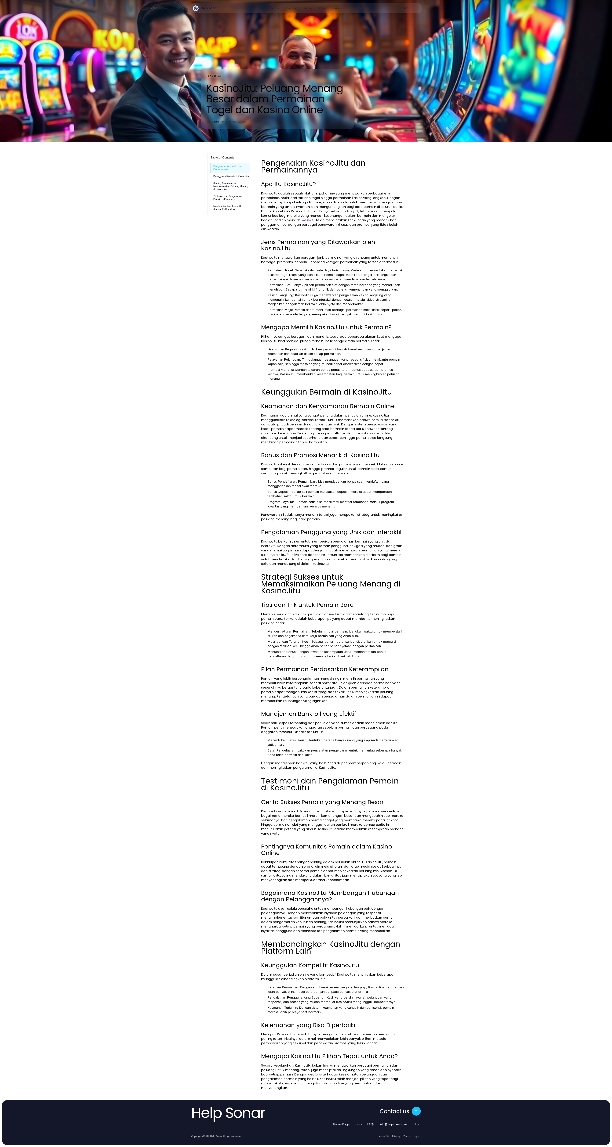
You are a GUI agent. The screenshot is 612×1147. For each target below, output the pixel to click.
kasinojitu (308, 220)
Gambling (214, 76)
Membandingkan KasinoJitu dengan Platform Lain (227, 207)
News (358, 1124)
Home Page (341, 1124)
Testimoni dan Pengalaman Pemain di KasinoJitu (227, 198)
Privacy (396, 1136)
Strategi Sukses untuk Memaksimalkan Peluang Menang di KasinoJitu (230, 186)
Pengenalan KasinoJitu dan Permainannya (227, 168)
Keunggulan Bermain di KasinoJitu (231, 176)
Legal (416, 1136)
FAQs (371, 1124)
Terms (407, 1136)
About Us (384, 1136)
